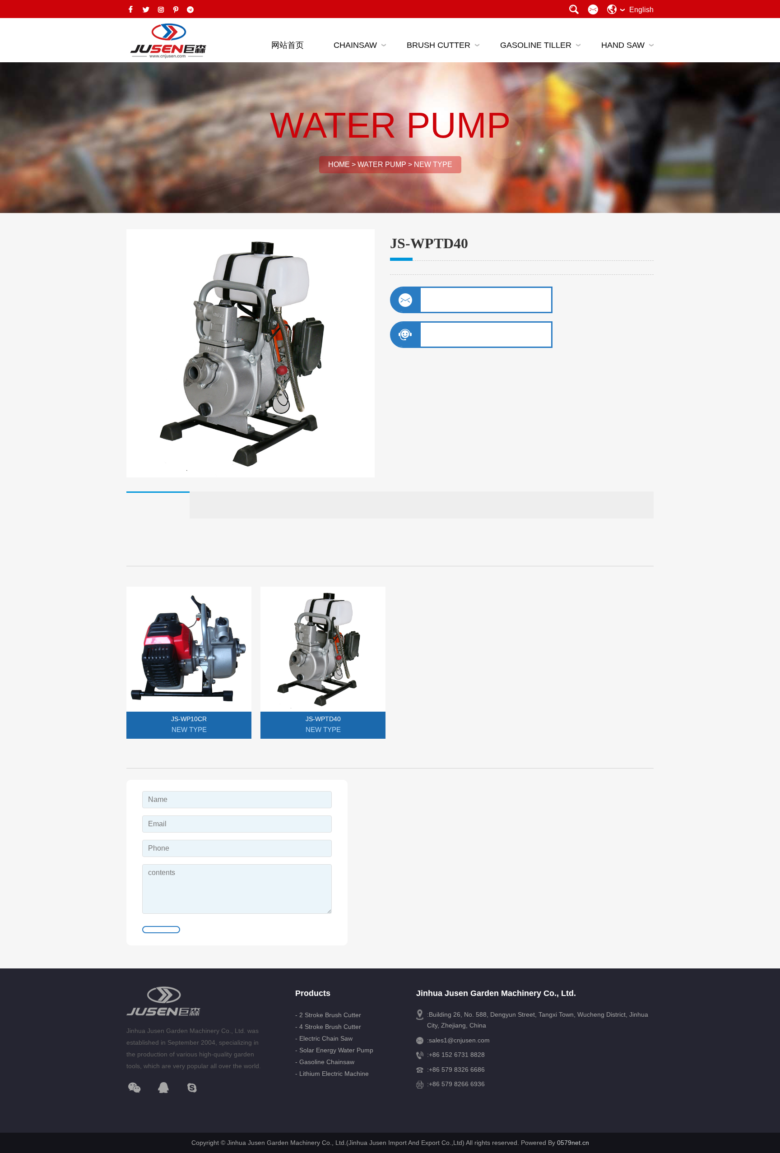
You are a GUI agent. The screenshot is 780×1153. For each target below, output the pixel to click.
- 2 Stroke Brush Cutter (328, 1015)
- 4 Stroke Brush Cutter (328, 1026)
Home (339, 164)
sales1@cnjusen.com (459, 1040)
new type (433, 164)
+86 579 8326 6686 (457, 1069)
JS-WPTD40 (323, 718)
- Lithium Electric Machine (332, 1073)
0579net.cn (573, 1142)
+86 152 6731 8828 (457, 1054)
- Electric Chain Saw (324, 1038)
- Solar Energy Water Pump (334, 1050)
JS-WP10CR (189, 718)
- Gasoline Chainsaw (324, 1061)
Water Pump (382, 164)
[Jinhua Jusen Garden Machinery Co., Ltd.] (167, 41)
